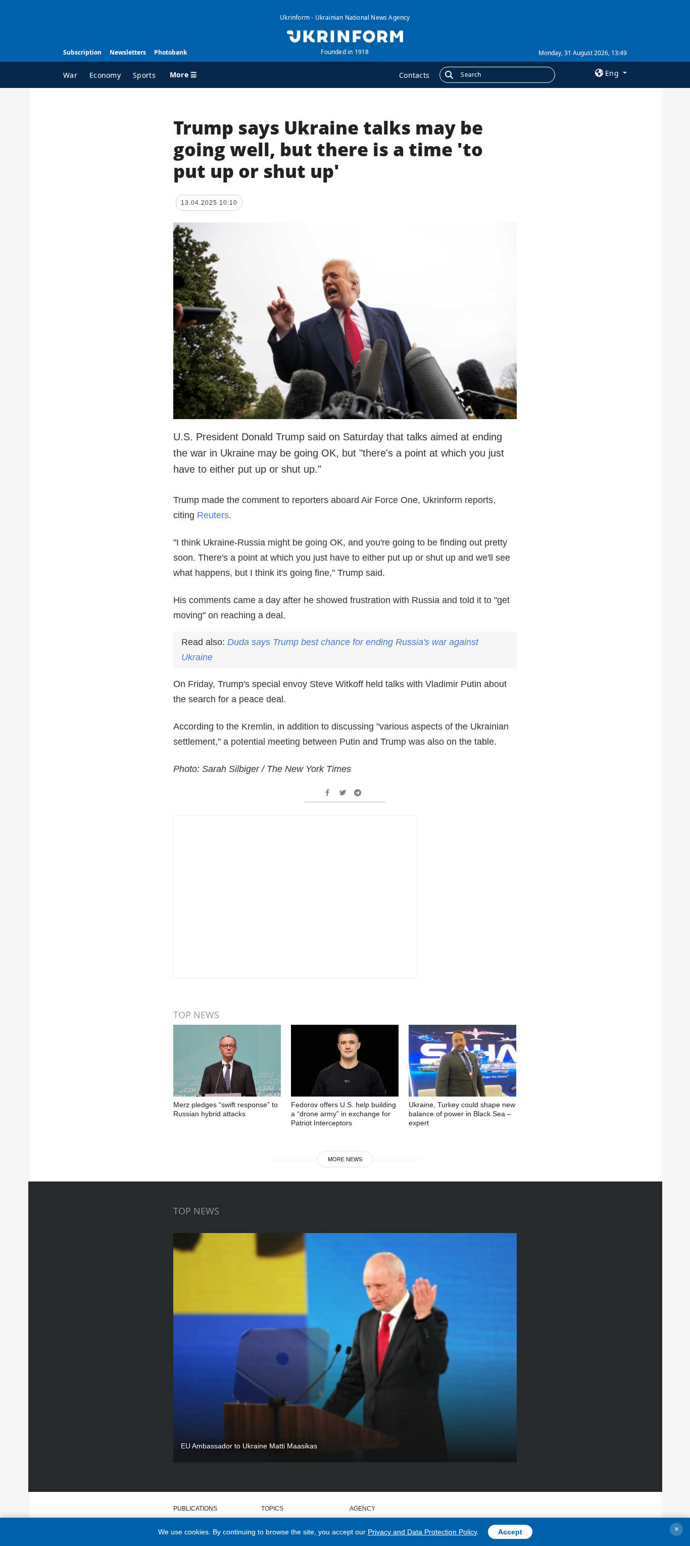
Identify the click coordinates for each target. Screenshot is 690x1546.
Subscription (82, 52)
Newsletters (128, 52)
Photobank (170, 52)
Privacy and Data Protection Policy (422, 1532)
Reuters (213, 515)
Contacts (414, 75)
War (70, 75)
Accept (510, 1532)
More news (345, 1159)
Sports (144, 75)
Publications (195, 1508)
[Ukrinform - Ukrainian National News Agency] (345, 35)
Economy (105, 75)
